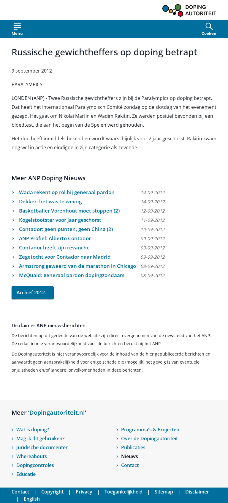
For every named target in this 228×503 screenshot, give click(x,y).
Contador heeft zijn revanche (54, 247)
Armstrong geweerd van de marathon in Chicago (77, 265)
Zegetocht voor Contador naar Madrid (65, 256)
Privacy (84, 491)
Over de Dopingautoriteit (149, 438)
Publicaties (133, 447)
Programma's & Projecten (150, 429)
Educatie (26, 474)
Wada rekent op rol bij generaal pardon (67, 192)
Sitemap (164, 491)
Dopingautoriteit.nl (57, 412)
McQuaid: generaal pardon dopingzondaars (71, 275)
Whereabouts (31, 456)
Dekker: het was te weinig (50, 201)
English (32, 499)
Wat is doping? (32, 429)
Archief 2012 (31, 292)
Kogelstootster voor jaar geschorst (60, 219)
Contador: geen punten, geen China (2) (66, 229)
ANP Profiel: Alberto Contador (55, 238)
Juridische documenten (42, 447)
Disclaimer (197, 491)
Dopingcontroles (35, 465)
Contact (130, 465)
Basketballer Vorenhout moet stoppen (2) (69, 210)
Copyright (52, 491)
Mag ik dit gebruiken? (40, 438)
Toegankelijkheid (123, 491)
